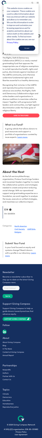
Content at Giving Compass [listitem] (13, 352)
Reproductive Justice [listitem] (11, 407)
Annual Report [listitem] (8, 355)
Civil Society (20, 229)
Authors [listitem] (6, 373)
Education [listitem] (6, 400)
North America (21, 226)
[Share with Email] (38, 35)
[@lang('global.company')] (4, 3)
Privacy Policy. (13, 42)
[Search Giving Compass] (32, 3)
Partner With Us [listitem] (9, 376)
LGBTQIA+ (31, 229)
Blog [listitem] (4, 345)
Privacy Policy (21, 432)
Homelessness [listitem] (8, 403)
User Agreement (21, 434)
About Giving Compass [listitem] (11, 342)
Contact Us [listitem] (7, 379)
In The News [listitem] (7, 349)
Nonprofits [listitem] (7, 369)
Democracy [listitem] (7, 397)
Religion (18, 232)
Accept (26, 48)
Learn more (22, 137)
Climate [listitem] (6, 394)
